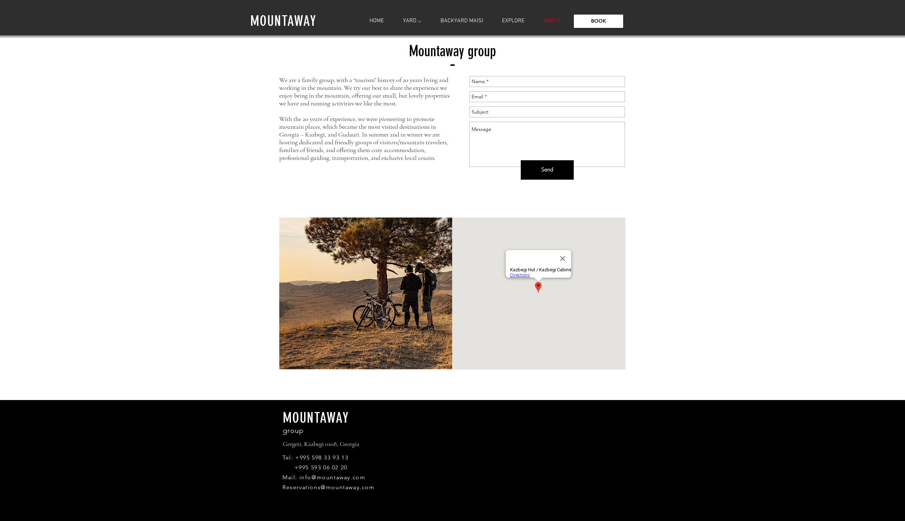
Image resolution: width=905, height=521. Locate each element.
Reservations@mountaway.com (328, 487)
